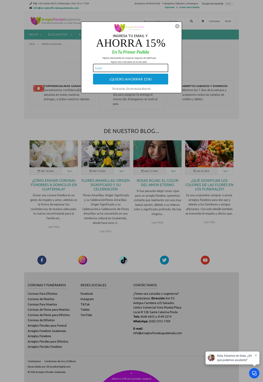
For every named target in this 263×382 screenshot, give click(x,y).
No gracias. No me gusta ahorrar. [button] (131, 88)
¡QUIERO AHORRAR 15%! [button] (130, 79)
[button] (177, 26)
